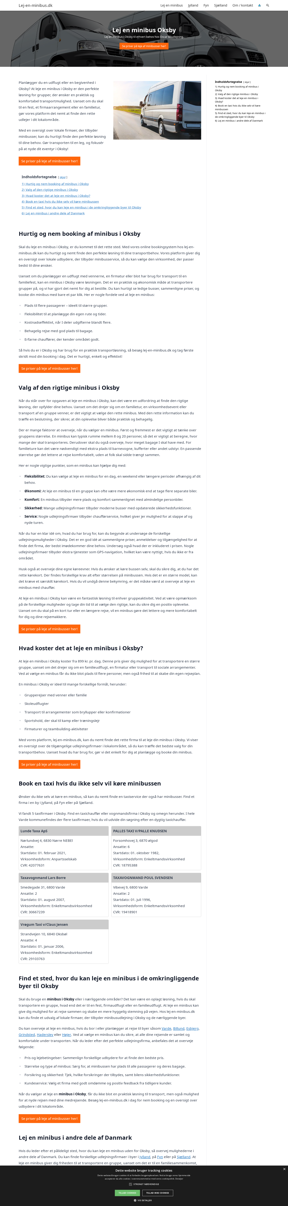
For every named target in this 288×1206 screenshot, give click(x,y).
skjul (63, 177)
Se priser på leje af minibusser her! (144, 46)
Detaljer (179, 1178)
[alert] (144, 1186)
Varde (166, 1028)
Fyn (206, 5)
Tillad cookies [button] (127, 1192)
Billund (178, 1028)
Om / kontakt (242, 5)
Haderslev (45, 1034)
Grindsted (27, 1034)
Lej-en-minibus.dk (35, 5)
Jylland (193, 5)
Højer (66, 1034)
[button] (144, 1200)
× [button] (284, 1169)
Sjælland (220, 5)
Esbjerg (192, 1028)
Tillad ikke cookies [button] (157, 1192)
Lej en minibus (171, 5)
